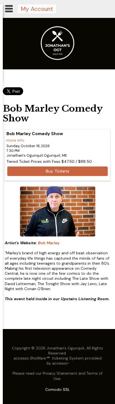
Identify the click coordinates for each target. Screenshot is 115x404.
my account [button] (37, 9)
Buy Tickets (57, 171)
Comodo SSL (57, 389)
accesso (60, 363)
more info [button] (15, 140)
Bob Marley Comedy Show (34, 134)
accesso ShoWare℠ (31, 358)
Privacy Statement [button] (60, 373)
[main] (57, 201)
